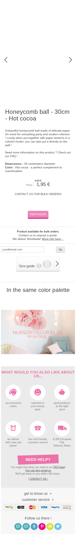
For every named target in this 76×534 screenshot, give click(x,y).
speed (12, 445)
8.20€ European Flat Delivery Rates (62, 442)
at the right (62, 406)
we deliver (13, 439)
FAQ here (59, 467)
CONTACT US (38, 478)
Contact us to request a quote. (38, 235)
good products (62, 403)
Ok (60, 249)
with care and (13, 442)
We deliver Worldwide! (38, 239)
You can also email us (38, 470)
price (62, 409)
